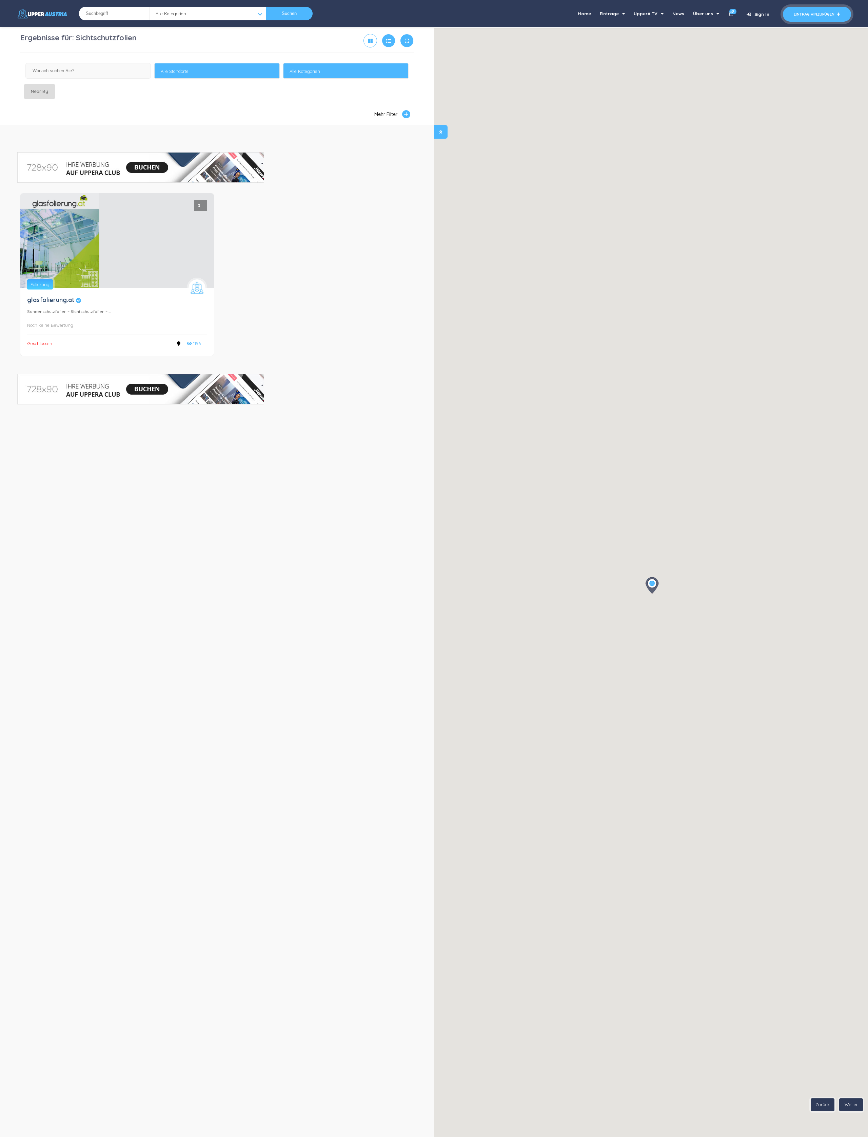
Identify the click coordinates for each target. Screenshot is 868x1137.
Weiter (851, 1104)
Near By (39, 91)
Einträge (609, 13)
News (678, 13)
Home (584, 13)
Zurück (822, 1104)
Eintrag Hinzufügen (814, 14)
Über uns (703, 13)
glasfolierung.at (54, 300)
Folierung (40, 284)
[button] (652, 585)
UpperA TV (645, 13)
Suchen (289, 13)
